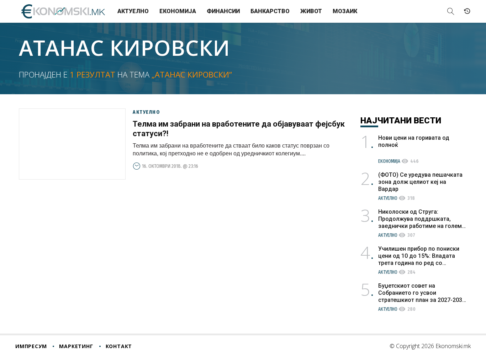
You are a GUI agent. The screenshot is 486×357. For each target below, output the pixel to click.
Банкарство (270, 11)
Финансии (223, 11)
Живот (311, 11)
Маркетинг (76, 346)
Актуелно (133, 11)
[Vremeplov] (467, 11)
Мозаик (345, 11)
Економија (177, 11)
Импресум (31, 346)
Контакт (119, 346)
